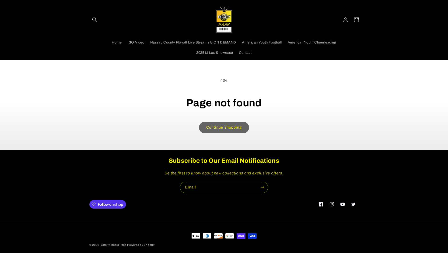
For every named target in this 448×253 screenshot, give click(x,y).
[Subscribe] (262, 187)
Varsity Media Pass (113, 244)
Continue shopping (224, 127)
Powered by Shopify (140, 244)
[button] (94, 19)
